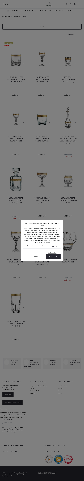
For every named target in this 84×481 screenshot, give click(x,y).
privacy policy (53, 246)
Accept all (53, 256)
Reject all (36, 256)
